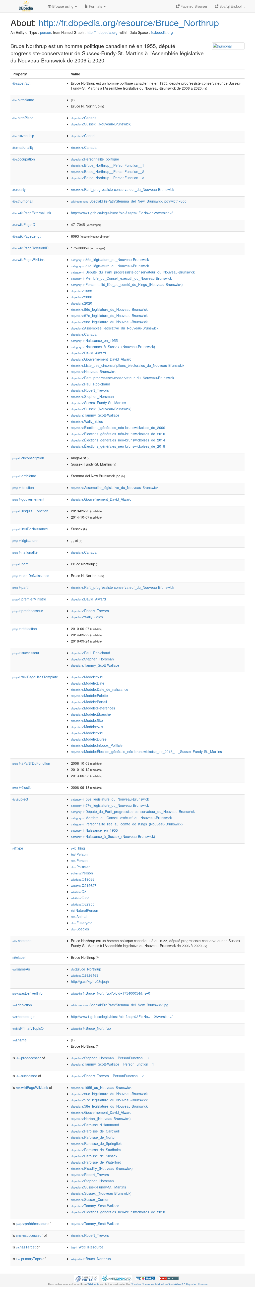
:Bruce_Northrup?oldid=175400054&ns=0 (110, 993)
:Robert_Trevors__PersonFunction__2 (107, 1075)
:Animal (79, 916)
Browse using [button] (62, 6)
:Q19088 (82, 879)
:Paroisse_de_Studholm (96, 1149)
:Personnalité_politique (95, 159)
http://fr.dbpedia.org (102, 32)
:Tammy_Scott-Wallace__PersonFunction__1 (112, 1064)
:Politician (80, 866)
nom (20, 563)
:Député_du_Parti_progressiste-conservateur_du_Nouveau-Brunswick (133, 271)
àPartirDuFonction (31, 763)
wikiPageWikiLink (28, 259)
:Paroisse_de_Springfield (97, 1143)
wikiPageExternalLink (31, 212)
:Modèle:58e (87, 732)
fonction (23, 487)
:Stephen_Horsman (92, 396)
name (19, 1039)
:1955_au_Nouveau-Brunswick (101, 1087)
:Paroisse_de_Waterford (96, 1162)
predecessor (28, 1057)
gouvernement (28, 499)
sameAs (21, 969)
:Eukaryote (81, 922)
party (19, 189)
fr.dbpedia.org (162, 32)
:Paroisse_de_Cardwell (95, 1131)
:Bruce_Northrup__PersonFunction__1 (107, 165)
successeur (25, 652)
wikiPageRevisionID (30, 247)
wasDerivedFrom (29, 993)
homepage (23, 1016)
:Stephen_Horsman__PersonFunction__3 (110, 1057)
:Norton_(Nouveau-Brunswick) (101, 1118)
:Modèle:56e (87, 720)
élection (23, 787)
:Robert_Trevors (90, 390)
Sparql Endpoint (231, 6)
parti (20, 587)
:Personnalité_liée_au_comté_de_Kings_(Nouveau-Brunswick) (127, 284)
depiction (22, 1004)
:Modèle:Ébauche (91, 714)
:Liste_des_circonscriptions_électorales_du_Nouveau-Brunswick (127, 365)
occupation (23, 159)
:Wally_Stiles (87, 421)
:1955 (81, 290)
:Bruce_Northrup (86, 969)
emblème (24, 475)
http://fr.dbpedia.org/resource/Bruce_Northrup (129, 22)
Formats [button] (95, 6)
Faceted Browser (193, 6)
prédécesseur (27, 610)
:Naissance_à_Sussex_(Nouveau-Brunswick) (113, 346)
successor (26, 1075)
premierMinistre (29, 598)
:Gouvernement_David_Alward (101, 359)
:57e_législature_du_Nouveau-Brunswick (110, 265)
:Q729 (80, 897)
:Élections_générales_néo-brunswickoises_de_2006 (118, 427)
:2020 (81, 303)
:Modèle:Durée (89, 739)
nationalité (25, 552)
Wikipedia (93, 1284)
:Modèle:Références (93, 707)
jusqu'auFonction (30, 510)
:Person (79, 854)
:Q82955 (82, 904)
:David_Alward (88, 352)
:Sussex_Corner (90, 1199)
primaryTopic (29, 1258)
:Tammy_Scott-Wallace (95, 415)
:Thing (78, 848)
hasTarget (26, 1246)
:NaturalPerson (84, 910)
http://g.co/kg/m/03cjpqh (90, 981)
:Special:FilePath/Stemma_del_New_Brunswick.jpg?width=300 (129, 201)
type (17, 848)
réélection (24, 628)
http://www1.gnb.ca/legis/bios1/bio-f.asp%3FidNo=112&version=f (122, 212)
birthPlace (22, 117)
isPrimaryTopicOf (28, 1028)
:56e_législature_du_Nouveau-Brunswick (110, 259)
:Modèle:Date (87, 683)
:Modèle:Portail (89, 701)
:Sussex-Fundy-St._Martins (98, 402)
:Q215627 (83, 885)
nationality (23, 147)
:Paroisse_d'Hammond (95, 1124)
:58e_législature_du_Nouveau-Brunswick (109, 321)
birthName (23, 99)
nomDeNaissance (30, 575)
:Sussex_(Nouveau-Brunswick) (101, 123)
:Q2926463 (84, 975)
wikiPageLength (27, 236)
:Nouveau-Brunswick (93, 371)
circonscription (28, 457)
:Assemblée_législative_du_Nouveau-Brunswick (114, 327)
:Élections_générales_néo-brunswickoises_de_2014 (118, 439)
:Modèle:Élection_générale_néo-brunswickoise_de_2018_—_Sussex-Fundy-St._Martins (146, 751)
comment (22, 940)
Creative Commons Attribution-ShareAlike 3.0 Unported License (169, 1284)
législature (25, 540)
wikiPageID (23, 224)
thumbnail (22, 201)
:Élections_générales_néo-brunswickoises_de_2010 (118, 433)
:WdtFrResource (87, 1246)
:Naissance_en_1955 (94, 340)
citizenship (23, 135)
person (45, 32)
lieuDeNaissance (30, 528)
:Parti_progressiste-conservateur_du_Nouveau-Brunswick (122, 189)
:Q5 (78, 891)
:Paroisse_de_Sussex (94, 1155)
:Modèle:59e (87, 676)
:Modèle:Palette (89, 695)
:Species (80, 928)
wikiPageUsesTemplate (35, 676)
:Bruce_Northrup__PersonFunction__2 (107, 171)
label (18, 957)
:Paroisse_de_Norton (94, 1137)
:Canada (84, 117)
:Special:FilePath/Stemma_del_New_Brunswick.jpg (119, 1004)
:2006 (81, 296)
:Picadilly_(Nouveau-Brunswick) (102, 1168)
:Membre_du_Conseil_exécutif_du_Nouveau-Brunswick (121, 278)
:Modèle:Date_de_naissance (99, 689)
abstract (21, 83)
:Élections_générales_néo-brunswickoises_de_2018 (118, 446)
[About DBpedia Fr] (25, 6)
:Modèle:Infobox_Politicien (98, 745)
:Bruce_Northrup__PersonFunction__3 (107, 177)
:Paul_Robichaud (90, 383)
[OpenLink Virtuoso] (86, 1278)
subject (20, 799)
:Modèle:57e (87, 726)
